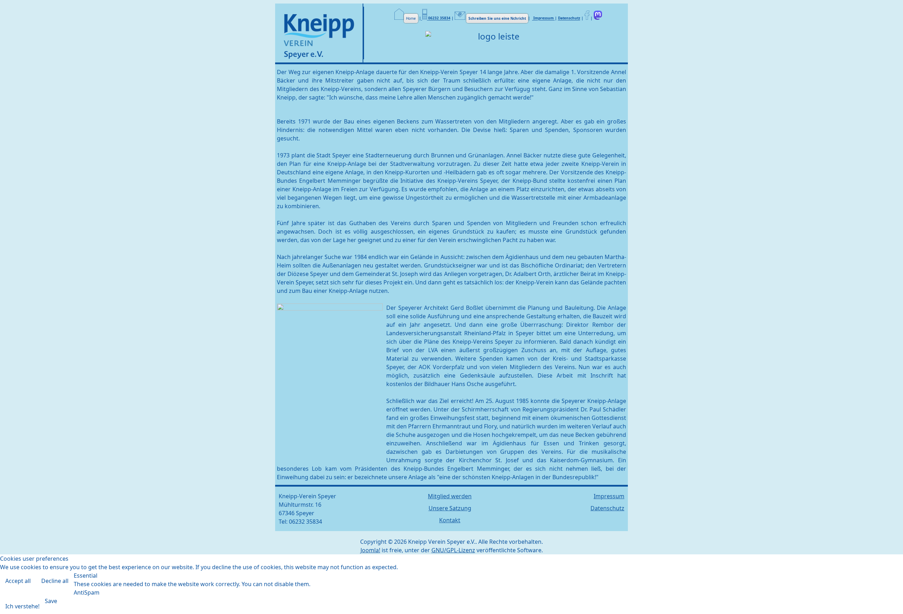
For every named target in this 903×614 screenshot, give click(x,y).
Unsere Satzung (450, 508)
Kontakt (449, 520)
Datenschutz (569, 18)
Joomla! (370, 550)
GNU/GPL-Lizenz (453, 550)
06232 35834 (439, 18)
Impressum (543, 18)
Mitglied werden (450, 496)
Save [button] (51, 601)
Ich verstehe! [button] (22, 606)
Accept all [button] (18, 581)
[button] (887, 598)
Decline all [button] (54, 581)
